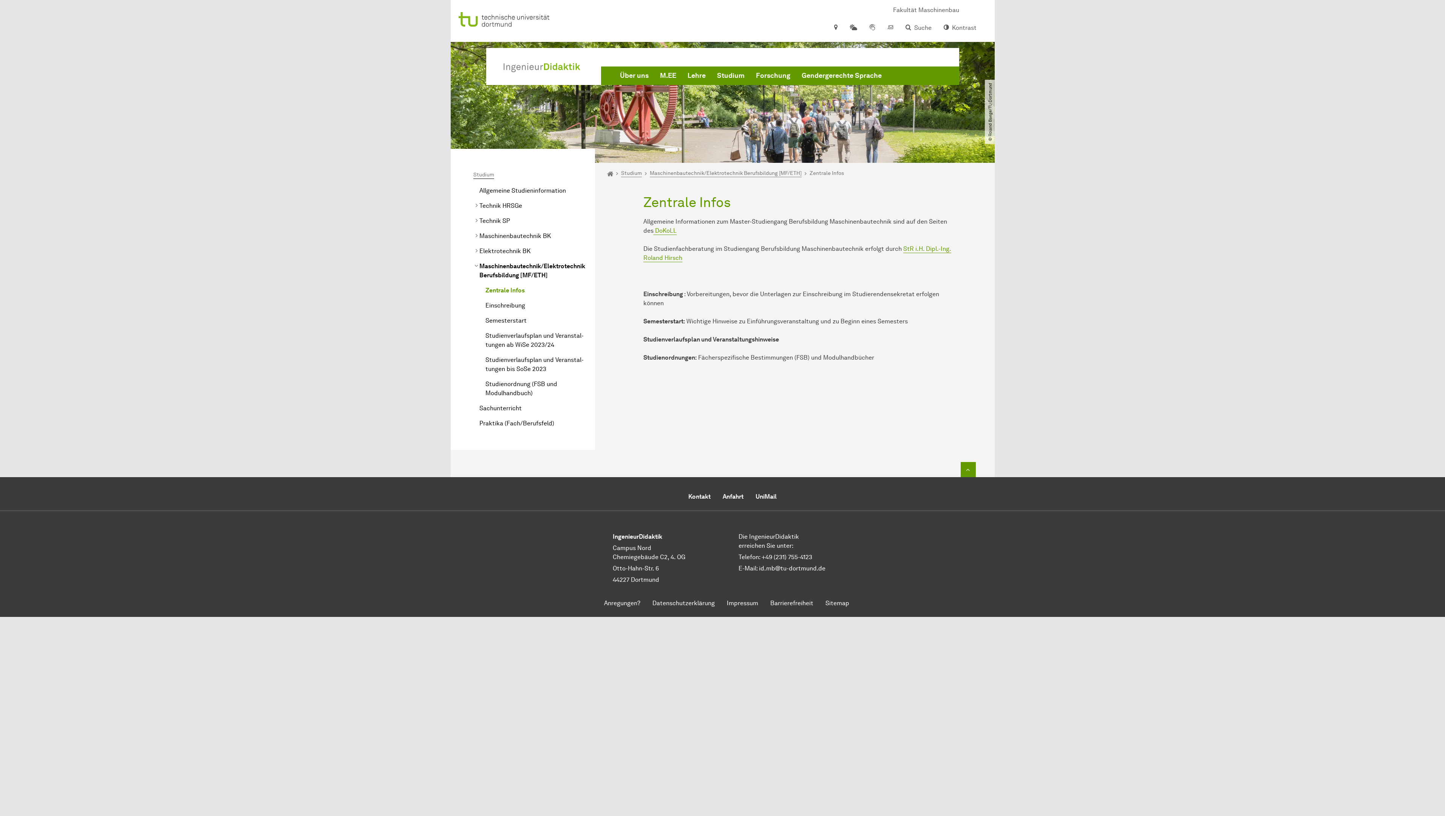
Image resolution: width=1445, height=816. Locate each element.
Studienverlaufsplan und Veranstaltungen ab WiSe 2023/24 (534, 340)
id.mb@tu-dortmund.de (792, 568)
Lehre (697, 75)
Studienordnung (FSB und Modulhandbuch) (521, 388)
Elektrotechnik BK (504, 251)
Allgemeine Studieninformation (522, 190)
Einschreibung (505, 305)
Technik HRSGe (500, 205)
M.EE (668, 75)
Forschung (773, 75)
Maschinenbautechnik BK (515, 236)
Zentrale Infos (505, 290)
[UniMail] (890, 28)
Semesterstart (506, 320)
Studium (731, 75)
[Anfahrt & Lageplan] (835, 28)
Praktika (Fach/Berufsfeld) (516, 423)
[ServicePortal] (872, 28)
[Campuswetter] (853, 28)
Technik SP (494, 220)
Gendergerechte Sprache (842, 75)
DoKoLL (665, 230)
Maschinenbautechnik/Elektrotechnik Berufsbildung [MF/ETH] (532, 271)
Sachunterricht (500, 408)
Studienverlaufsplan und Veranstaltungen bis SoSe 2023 (534, 364)
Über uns (634, 75)
